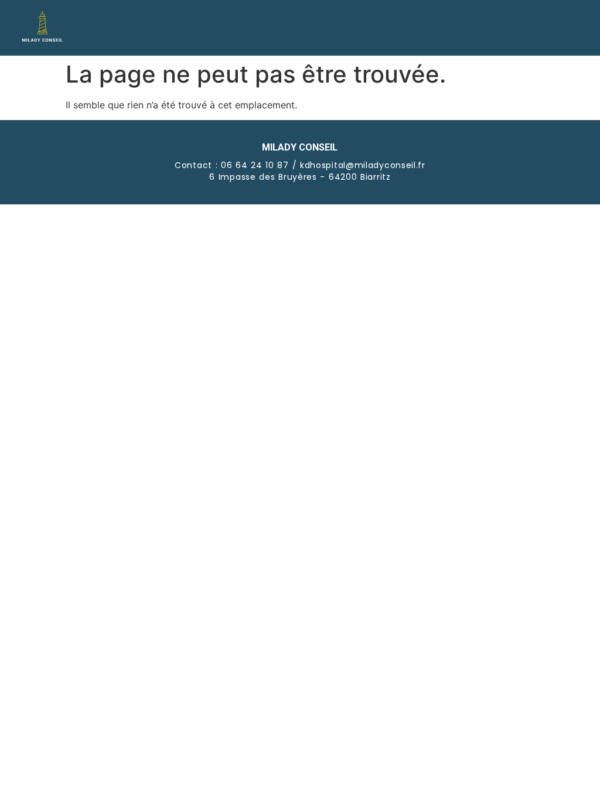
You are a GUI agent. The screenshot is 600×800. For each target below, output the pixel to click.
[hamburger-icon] (566, 28)
